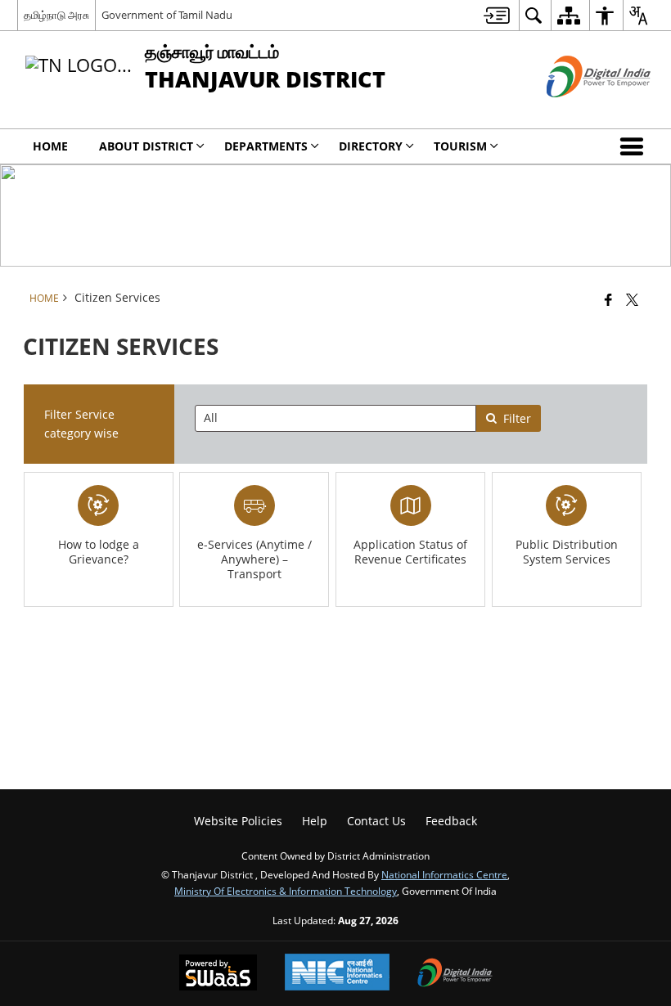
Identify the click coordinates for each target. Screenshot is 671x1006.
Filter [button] (517, 418)
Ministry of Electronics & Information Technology (285, 890)
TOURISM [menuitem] (460, 146)
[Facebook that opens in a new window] (608, 299)
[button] (635, 146)
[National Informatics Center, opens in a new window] (337, 973)
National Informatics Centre (444, 874)
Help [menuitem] (314, 821)
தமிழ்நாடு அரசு (56, 14)
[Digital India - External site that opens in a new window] (578, 111)
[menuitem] (497, 15)
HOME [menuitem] (50, 146)
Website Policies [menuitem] (238, 821)
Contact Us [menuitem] (376, 821)
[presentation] (335, 418)
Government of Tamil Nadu (166, 14)
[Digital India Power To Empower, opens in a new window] (455, 974)
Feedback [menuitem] (451, 821)
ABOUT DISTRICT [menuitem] (146, 146)
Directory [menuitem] (371, 146)
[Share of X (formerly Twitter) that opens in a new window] (632, 299)
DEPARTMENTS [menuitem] (266, 146)
